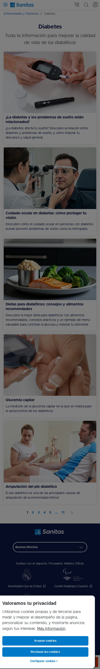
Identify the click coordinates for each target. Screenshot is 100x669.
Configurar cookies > (44, 661)
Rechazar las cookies (45, 651)
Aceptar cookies (45, 640)
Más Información (51, 629)
